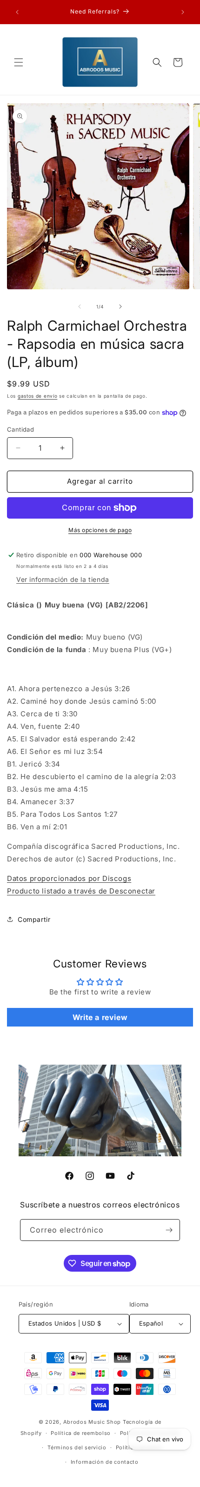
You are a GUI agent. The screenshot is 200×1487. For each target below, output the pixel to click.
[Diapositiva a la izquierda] (79, 306)
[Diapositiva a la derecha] (120, 306)
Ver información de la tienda (62, 579)
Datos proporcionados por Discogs (69, 878)
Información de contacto (105, 1462)
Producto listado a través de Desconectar (81, 891)
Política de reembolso (81, 1433)
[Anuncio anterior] (17, 12)
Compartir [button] (34, 919)
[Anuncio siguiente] (183, 12)
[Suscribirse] (169, 1230)
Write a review (100, 1017)
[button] (18, 62)
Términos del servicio (77, 1447)
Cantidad (20, 429)
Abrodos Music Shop (92, 1422)
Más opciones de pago (100, 530)
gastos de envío (38, 396)
